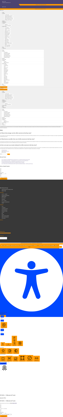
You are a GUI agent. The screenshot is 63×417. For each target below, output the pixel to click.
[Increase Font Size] (2, 316)
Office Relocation (4, 150)
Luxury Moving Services (7, 56)
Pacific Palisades (7, 45)
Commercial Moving (8, 16)
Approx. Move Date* (3, 414)
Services (3, 13)
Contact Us (4, 48)
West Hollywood (7, 46)
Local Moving (7, 14)
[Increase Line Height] (2, 330)
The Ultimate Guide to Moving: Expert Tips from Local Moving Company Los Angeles (13, 162)
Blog (3, 84)
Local (1, 177)
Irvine (6, 29)
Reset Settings (3, 363)
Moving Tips (4, 59)
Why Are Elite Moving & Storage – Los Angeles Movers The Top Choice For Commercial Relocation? (15, 160)
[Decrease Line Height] (2, 334)
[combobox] (29, 246)
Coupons (6, 24)
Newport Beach (7, 30)
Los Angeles (7, 27)
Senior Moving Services (7, 55)
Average (4, 151)
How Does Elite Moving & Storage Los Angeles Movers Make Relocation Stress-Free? (13, 161)
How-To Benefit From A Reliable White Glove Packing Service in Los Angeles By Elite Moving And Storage (16, 159)
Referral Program (8, 25)
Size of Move (2, 172)
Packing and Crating (7, 57)
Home (3, 50)
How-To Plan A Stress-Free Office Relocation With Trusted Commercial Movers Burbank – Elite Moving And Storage (17, 163)
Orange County (7, 28)
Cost (6, 151)
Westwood (6, 31)
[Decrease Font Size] (2, 321)
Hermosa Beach (7, 32)
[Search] (8, 154)
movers (8, 151)
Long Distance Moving (9, 15)
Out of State (5, 177)
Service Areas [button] (4, 63)
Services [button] (3, 51)
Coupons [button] (3, 60)
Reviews (3, 58)
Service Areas (4, 26)
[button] (60, 247)
